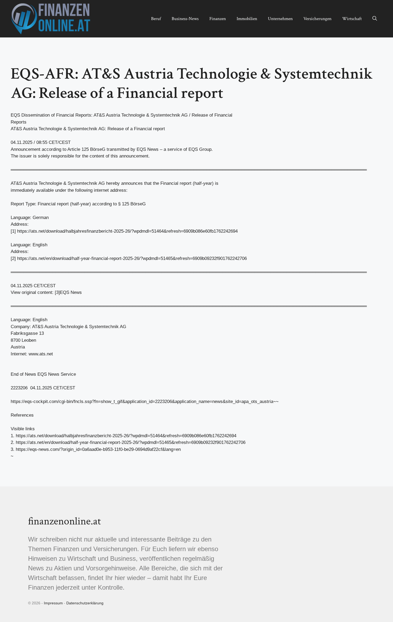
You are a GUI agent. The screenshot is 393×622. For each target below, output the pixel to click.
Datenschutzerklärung (84, 603)
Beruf (156, 19)
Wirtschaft (352, 19)
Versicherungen (317, 19)
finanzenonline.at (64, 521)
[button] (374, 19)
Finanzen (217, 19)
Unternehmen (280, 19)
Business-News (185, 19)
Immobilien (247, 19)
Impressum (53, 603)
